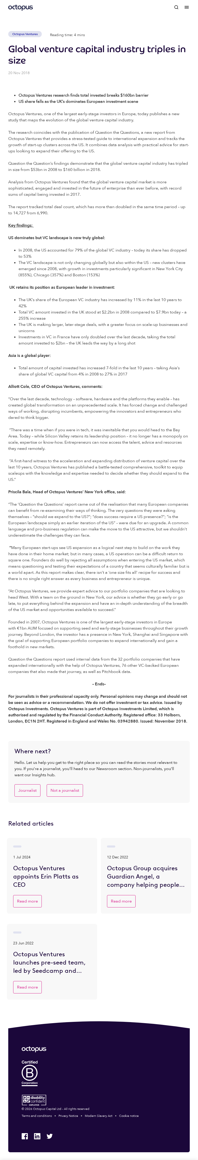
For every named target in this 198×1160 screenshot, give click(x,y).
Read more (27, 901)
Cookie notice (129, 1116)
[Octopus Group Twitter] (49, 1136)
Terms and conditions (37, 1116)
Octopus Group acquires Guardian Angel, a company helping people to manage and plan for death (143, 876)
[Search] (176, 7)
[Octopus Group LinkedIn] (37, 1136)
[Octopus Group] (20, 7)
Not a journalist (65, 790)
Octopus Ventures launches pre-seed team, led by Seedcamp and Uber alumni (49, 962)
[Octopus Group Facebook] (25, 1136)
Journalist (27, 790)
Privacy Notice (68, 1116)
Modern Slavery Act (98, 1116)
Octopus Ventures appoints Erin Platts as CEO (46, 876)
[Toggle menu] (187, 7)
